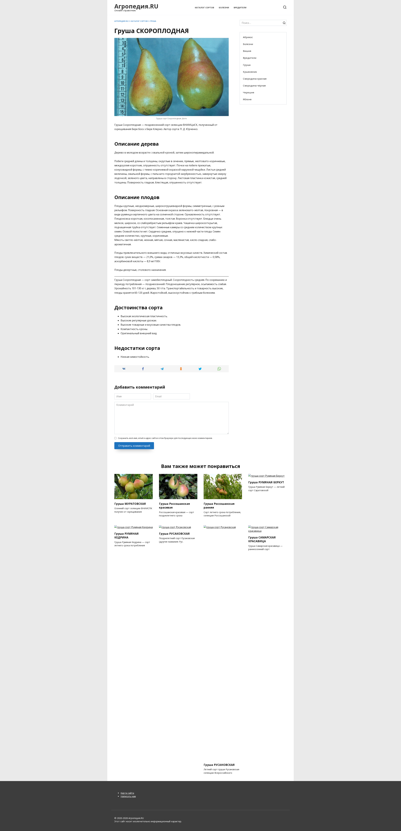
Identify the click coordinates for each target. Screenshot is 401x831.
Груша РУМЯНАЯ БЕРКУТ (266, 482)
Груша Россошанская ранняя (219, 505)
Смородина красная (254, 78)
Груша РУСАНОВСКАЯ (219, 764)
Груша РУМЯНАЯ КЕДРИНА (126, 535)
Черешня (248, 92)
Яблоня (247, 99)
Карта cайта (127, 793)
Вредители (240, 7)
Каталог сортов (204, 7)
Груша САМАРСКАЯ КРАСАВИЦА (262, 539)
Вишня (247, 50)
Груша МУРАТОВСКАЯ (130, 503)
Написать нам (128, 796)
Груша (153, 21)
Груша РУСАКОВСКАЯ (174, 533)
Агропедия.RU (136, 6)
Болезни (224, 7)
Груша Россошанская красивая (174, 505)
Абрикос (248, 37)
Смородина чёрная (254, 85)
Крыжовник (250, 71)
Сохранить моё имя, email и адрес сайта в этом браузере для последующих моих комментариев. (165, 438)
